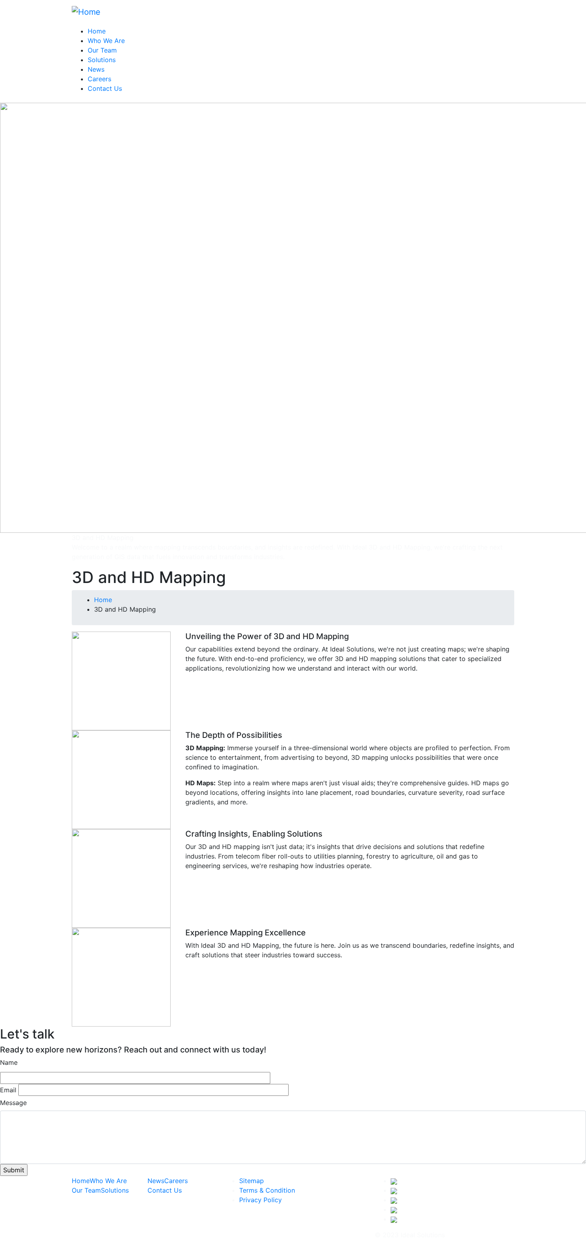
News (96, 69)
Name (9, 1062)
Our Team (102, 50)
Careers (99, 79)
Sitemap (251, 1181)
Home (97, 31)
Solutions (102, 60)
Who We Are (106, 41)
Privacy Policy (260, 1200)
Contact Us (105, 88)
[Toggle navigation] (509, 14)
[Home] (86, 11)
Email (8, 1090)
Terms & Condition (267, 1190)
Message (13, 1103)
